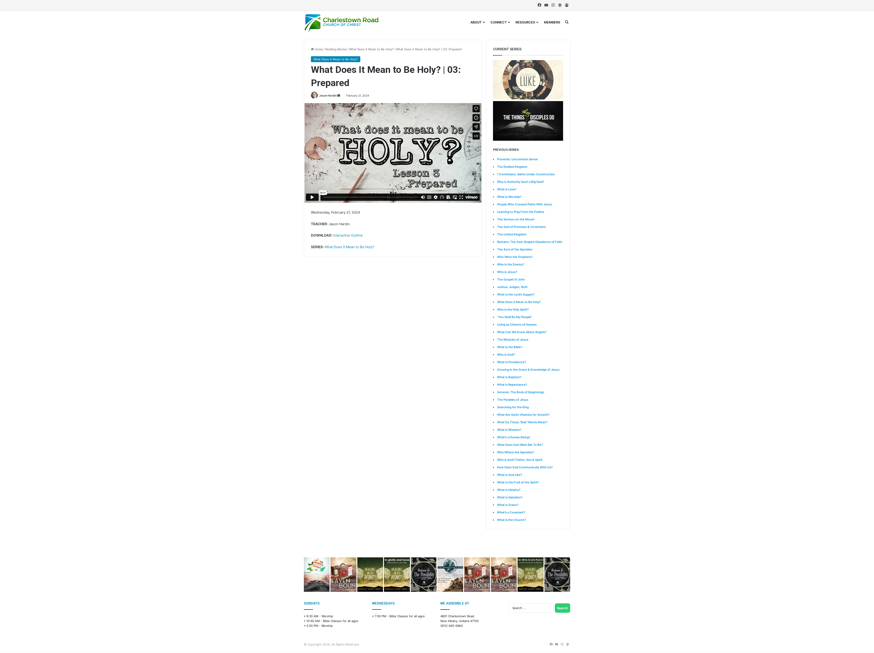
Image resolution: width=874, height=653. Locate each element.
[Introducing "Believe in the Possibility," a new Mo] (557, 574)
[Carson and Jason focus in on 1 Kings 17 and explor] (343, 574)
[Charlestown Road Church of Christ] (341, 23)
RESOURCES (525, 22)
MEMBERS (552, 22)
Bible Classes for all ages (340, 621)
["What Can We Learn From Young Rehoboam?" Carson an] (477, 574)
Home (318, 49)
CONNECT (498, 22)
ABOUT (476, 22)
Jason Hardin (328, 95)
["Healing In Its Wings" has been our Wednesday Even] (370, 574)
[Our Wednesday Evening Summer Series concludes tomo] (397, 574)
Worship (327, 616)
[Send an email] (338, 95)
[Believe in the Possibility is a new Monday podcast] (424, 574)
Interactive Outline (348, 235)
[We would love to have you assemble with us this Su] (317, 574)
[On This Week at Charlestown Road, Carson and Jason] (504, 574)
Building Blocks (336, 49)
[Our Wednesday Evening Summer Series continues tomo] (530, 574)
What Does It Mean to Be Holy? (371, 49)
